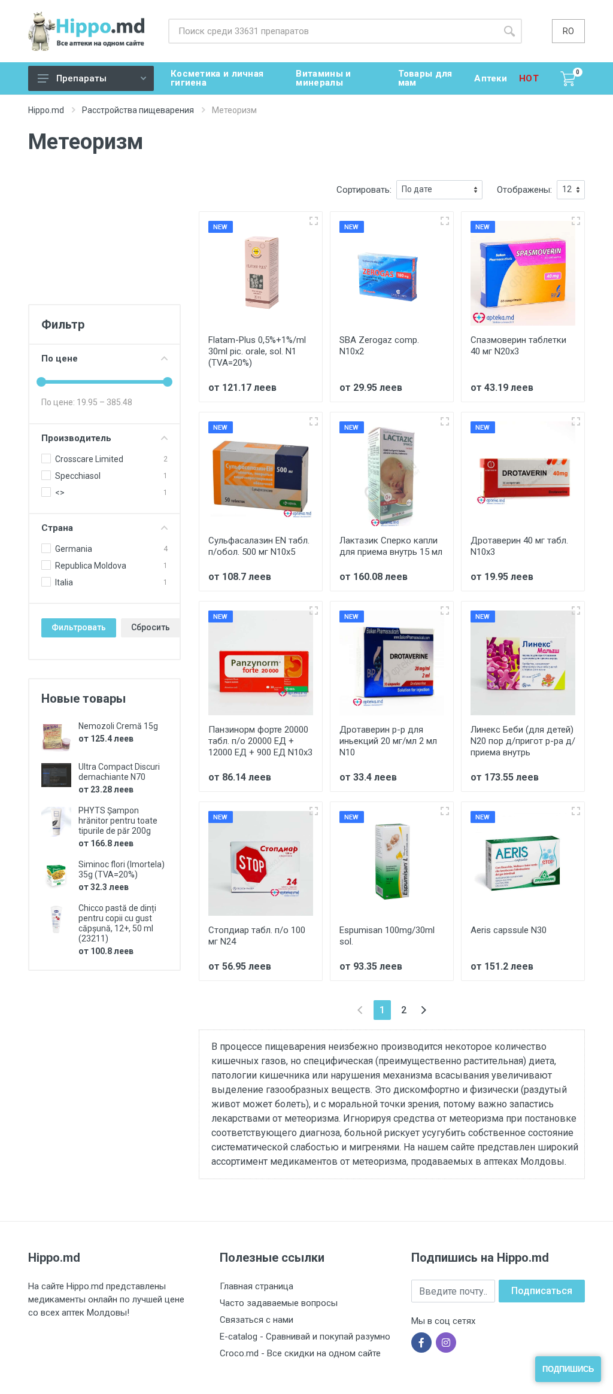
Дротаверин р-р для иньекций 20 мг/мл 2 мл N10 (388, 741)
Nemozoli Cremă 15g (118, 726)
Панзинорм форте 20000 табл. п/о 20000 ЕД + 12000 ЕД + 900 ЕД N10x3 (260, 741)
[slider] (41, 382)
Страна (57, 528)
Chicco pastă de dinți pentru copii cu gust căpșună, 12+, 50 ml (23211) (117, 923)
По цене (59, 358)
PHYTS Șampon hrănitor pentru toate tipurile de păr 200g (117, 821)
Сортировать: (364, 189)
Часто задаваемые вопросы (279, 1303)
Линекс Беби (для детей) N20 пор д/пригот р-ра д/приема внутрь (523, 741)
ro (568, 31)
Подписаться (541, 1290)
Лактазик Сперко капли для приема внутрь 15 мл (390, 546)
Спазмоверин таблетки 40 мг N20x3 (518, 346)
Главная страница (256, 1286)
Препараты (81, 78)
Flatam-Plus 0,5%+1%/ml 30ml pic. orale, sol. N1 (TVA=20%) (257, 351)
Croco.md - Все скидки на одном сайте (300, 1353)
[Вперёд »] (423, 1010)
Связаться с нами (256, 1319)
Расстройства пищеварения (138, 110)
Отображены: (524, 189)
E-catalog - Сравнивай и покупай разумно (305, 1336)
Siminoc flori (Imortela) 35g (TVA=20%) (121, 869)
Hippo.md (46, 110)
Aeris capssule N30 (509, 930)
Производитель (76, 438)
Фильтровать (78, 627)
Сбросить (150, 627)
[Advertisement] (104, 240)
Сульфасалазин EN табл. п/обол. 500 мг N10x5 (258, 546)
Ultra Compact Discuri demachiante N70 (119, 772)
